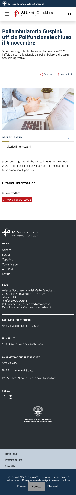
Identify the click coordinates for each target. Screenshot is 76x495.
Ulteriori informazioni (18, 146)
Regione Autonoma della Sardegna (26, 4)
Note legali (11, 454)
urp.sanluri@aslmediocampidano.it (31, 307)
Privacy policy (13, 460)
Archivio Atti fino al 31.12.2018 (20, 326)
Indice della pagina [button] (12, 137)
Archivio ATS (9, 363)
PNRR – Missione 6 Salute (17, 370)
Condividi (48, 74)
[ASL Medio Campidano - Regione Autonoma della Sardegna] (20, 232)
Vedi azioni (66, 74)
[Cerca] (70, 14)
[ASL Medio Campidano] (4, 4)
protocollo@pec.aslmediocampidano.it (30, 304)
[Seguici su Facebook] (4, 397)
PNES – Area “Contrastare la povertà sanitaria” (30, 378)
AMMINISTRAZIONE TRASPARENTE (21, 357)
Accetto (36, 486)
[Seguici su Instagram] (10, 397)
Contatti (10, 466)
